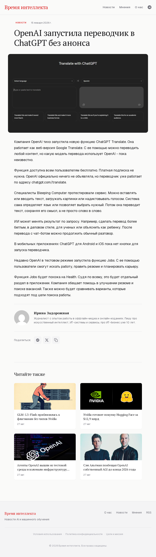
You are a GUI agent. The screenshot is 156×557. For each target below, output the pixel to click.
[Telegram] (149, 7)
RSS (148, 512)
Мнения (124, 7)
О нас (139, 7)
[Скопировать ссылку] (56, 340)
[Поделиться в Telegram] (37, 340)
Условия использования (47, 534)
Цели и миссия (114, 534)
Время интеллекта (20, 513)
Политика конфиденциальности (84, 534)
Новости (109, 7)
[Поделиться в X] (47, 340)
